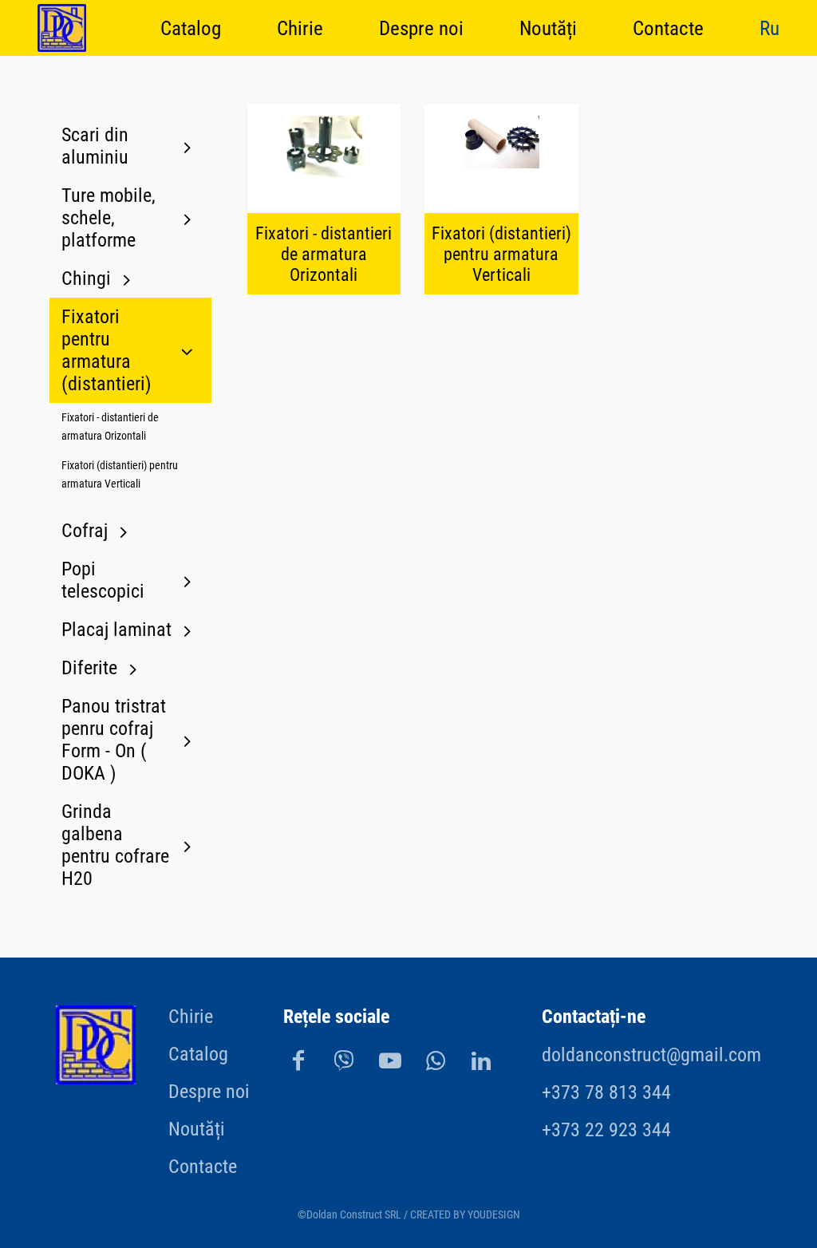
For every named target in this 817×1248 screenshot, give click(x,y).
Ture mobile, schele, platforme (108, 217)
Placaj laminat (116, 629)
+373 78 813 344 (606, 1092)
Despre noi (421, 27)
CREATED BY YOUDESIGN (465, 1215)
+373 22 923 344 (606, 1130)
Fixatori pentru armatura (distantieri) (106, 350)
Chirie (300, 27)
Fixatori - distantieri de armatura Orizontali (110, 427)
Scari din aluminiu (94, 146)
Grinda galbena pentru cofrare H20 (115, 845)
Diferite (89, 668)
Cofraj (84, 530)
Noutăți (548, 27)
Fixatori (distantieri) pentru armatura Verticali (119, 475)
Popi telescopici (102, 580)
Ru (770, 27)
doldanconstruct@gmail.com (651, 1055)
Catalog (190, 27)
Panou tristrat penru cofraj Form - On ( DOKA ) (113, 739)
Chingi (86, 278)
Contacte (668, 27)
